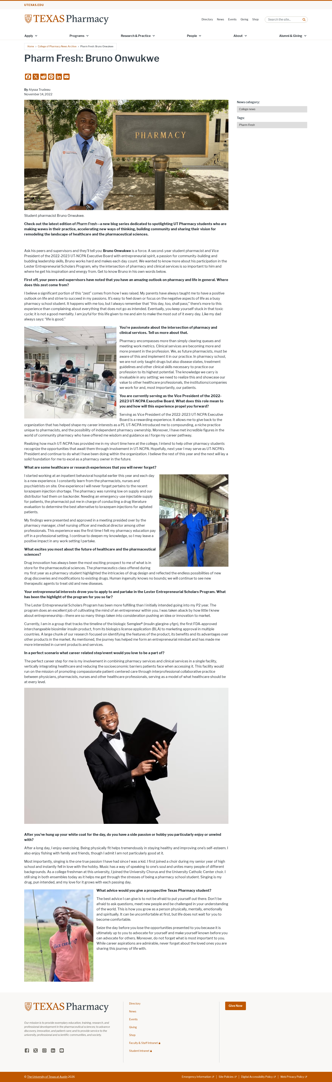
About (238, 36)
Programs (77, 36)
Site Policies (226, 1077)
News (220, 19)
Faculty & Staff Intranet (143, 1043)
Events (232, 19)
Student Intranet (139, 1051)
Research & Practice (136, 36)
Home (30, 46)
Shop (255, 19)
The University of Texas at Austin (47, 1077)
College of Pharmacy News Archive (57, 46)
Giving (244, 19)
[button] (36, 35)
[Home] (67, 19)
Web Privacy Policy (292, 1077)
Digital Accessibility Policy (257, 1077)
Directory (207, 19)
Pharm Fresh (247, 125)
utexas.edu (34, 5)
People (192, 36)
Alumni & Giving (290, 36)
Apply (28, 36)
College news (247, 109)
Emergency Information (196, 1077)
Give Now (235, 1006)
